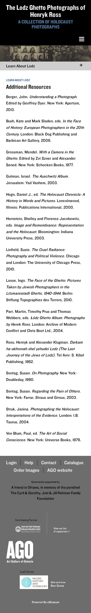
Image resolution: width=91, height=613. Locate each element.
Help (29, 462)
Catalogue (73, 462)
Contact (48, 462)
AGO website (59, 470)
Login (11, 462)
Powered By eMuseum (45, 602)
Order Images (26, 470)
